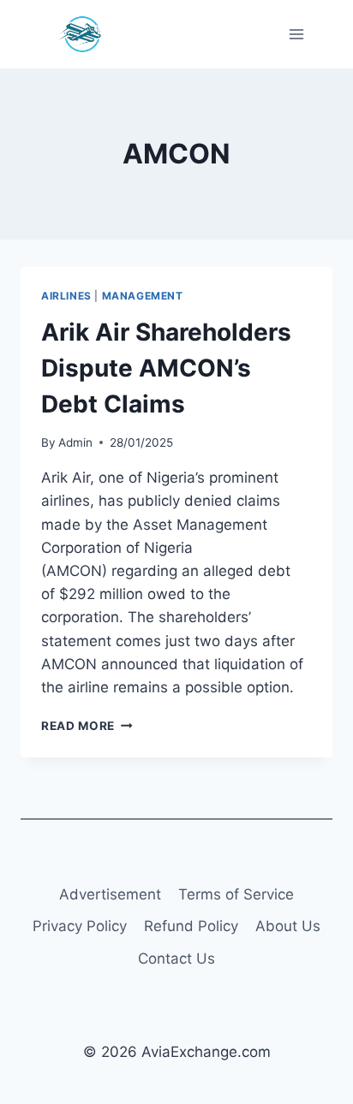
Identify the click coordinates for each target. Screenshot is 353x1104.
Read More (87, 726)
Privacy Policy (80, 926)
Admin (75, 442)
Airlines (66, 295)
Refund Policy (191, 926)
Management (142, 295)
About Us (287, 926)
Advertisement (110, 894)
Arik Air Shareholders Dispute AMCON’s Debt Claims (166, 368)
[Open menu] (296, 34)
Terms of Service (236, 894)
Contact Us (176, 958)
